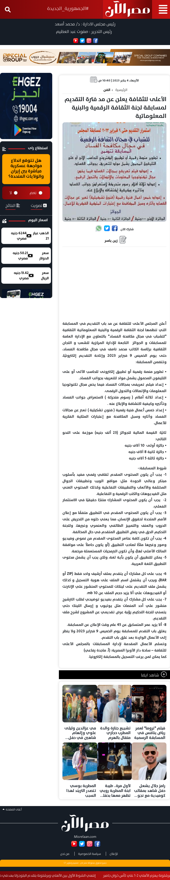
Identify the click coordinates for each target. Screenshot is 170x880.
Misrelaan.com (85, 836)
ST (65, 863)
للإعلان (114, 854)
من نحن (65, 854)
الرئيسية (121, 89)
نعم (33, 192)
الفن (106, 89)
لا (11, 192)
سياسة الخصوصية (89, 854)
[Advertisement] (114, 284)
